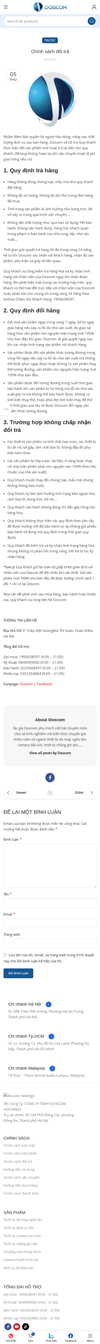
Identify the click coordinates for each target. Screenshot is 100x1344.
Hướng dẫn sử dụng (19, 1169)
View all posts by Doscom (50, 752)
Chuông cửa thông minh (22, 1252)
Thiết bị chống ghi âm (20, 1244)
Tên (7, 894)
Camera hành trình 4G (20, 1259)
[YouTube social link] (16, 1326)
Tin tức (50, 40)
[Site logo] (50, 6)
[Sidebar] (6, 409)
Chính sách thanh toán (21, 1193)
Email (9, 914)
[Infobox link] (29, 1004)
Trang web (11, 934)
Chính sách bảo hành (20, 1153)
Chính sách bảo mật (19, 1145)
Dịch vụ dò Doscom (18, 1268)
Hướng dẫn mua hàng (20, 1185)
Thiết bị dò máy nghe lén (22, 1219)
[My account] (94, 7)
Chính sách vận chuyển (21, 1177)
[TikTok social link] (25, 1326)
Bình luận (12, 839)
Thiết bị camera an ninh (22, 1236)
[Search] (92, 21)
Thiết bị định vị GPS (18, 1228)
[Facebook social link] (50, 777)
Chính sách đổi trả (17, 1161)
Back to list (50, 792)
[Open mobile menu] (5, 7)
